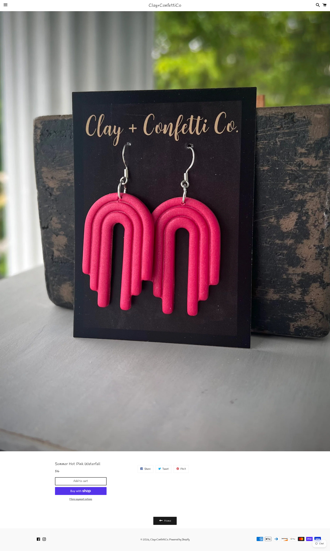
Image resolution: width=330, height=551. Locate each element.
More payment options (80, 499)
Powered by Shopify (179, 539)
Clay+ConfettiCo (165, 5)
